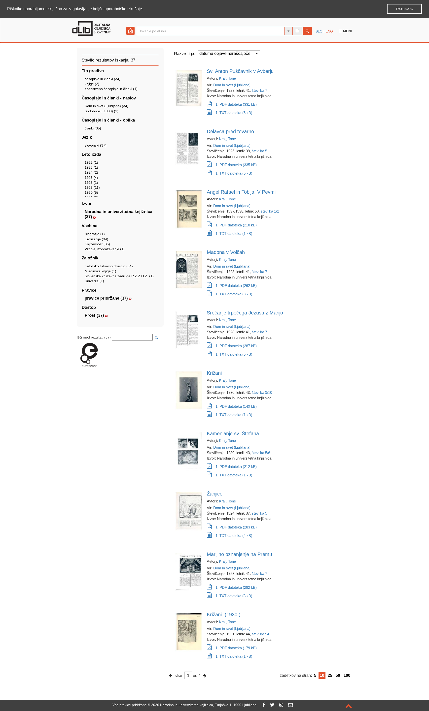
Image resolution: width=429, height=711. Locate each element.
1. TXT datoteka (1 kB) (233, 233)
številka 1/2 (270, 211)
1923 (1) (91, 167)
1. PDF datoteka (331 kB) (236, 104)
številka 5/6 (261, 453)
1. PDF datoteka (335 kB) (236, 165)
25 (330, 675)
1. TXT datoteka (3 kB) (233, 294)
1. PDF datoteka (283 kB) (236, 527)
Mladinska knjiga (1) (100, 271)
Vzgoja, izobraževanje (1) (105, 249)
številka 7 (259, 90)
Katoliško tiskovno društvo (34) (109, 266)
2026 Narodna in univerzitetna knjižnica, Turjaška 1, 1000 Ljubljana (203, 705)
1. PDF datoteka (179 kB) (236, 648)
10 (322, 675)
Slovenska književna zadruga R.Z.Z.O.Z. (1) (119, 276)
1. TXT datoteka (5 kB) (233, 113)
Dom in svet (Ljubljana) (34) (106, 106)
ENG (329, 31)
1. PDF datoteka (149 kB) (236, 406)
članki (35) (93, 128)
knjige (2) (92, 84)
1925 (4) (91, 178)
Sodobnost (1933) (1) (101, 111)
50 (338, 675)
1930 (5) (91, 192)
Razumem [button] (404, 9)
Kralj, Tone (227, 78)
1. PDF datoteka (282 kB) (236, 587)
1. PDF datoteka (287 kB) (236, 346)
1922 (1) (91, 162)
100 (347, 675)
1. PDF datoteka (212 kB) (236, 466)
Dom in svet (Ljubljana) (231, 85)
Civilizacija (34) (96, 239)
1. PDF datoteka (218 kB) (236, 225)
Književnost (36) (97, 244)
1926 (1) (91, 183)
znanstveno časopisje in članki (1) (111, 89)
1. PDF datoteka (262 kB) (236, 285)
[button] (144, 9)
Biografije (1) (95, 234)
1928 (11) (92, 187)
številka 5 (259, 151)
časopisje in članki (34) (102, 79)
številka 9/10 (262, 392)
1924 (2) (91, 172)
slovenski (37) (96, 145)
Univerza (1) (94, 281)
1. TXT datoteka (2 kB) (233, 535)
